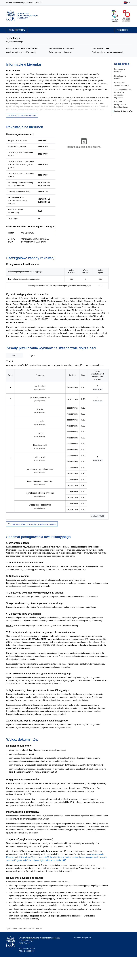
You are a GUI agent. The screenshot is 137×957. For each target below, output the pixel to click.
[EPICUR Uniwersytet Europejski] (115, 16)
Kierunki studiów (17, 30)
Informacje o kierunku (119, 70)
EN (128, 2)
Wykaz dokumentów (123, 111)
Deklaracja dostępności (82, 938)
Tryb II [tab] (32, 355)
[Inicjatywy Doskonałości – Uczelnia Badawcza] (126, 16)
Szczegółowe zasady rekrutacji (121, 84)
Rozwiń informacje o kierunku (23, 115)
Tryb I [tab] (14, 355)
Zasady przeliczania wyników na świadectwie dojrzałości (122, 94)
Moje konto (122, 30)
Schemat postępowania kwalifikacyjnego (121, 104)
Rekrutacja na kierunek (120, 77)
